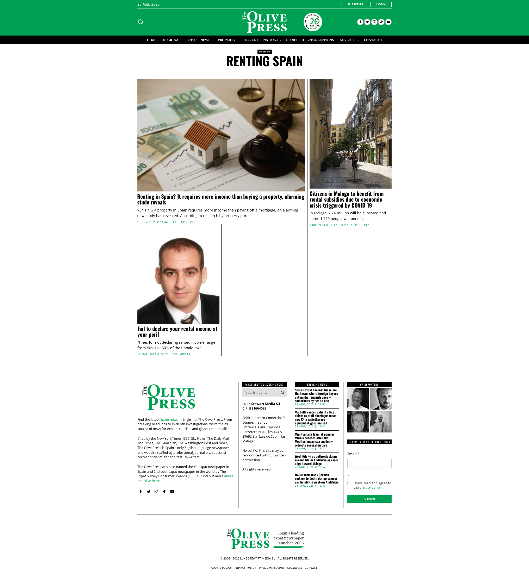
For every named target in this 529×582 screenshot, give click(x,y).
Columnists (181, 354)
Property (188, 222)
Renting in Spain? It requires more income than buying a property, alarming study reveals (220, 199)
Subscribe (355, 4)
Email (353, 454)
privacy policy (370, 487)
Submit (369, 498)
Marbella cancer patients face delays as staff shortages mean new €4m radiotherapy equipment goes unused (315, 417)
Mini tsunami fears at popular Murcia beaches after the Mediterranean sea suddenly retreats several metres (314, 439)
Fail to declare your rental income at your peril (177, 331)
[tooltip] (360, 22)
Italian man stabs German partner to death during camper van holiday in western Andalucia (316, 478)
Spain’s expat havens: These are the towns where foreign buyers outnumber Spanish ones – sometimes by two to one (316, 395)
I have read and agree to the (372, 485)
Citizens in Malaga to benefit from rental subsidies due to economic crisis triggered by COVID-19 (347, 199)
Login (381, 4)
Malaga (347, 225)
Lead (175, 222)
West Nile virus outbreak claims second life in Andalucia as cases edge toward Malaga (316, 460)
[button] (282, 392)
